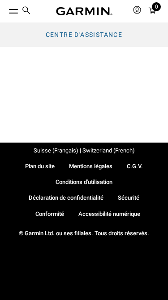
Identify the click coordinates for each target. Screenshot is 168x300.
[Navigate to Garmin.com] (84, 11)
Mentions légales (90, 166)
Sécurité (128, 197)
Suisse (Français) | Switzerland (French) (84, 150)
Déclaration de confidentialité (66, 197)
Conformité (49, 213)
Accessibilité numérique (109, 213)
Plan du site (40, 166)
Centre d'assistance (84, 34)
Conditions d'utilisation (84, 182)
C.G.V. (135, 166)
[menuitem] (26, 11)
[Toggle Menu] (5, 9)
